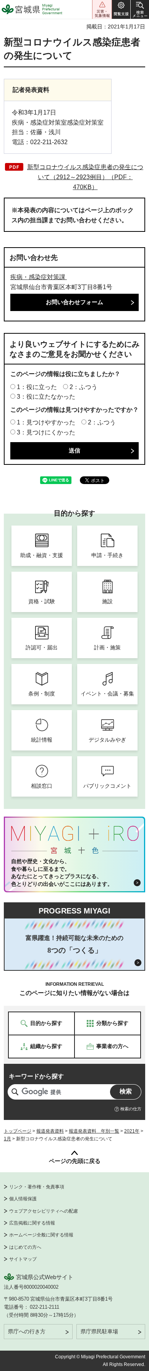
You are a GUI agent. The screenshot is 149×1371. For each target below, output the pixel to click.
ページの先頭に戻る (74, 1161)
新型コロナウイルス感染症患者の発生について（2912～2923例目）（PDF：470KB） (85, 177)
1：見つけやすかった (46, 422)
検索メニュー (140, 9)
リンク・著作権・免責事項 (36, 1187)
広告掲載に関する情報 (32, 1223)
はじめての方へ (25, 1247)
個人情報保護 (23, 1198)
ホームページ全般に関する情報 (41, 1235)
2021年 (131, 1131)
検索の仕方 (130, 1108)
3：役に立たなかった (46, 396)
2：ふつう (83, 387)
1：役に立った (37, 387)
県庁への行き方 (26, 1331)
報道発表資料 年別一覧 (94, 1131)
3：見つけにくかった (46, 432)
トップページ (17, 1131)
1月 (7, 1138)
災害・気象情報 (102, 9)
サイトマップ (23, 1259)
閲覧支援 (121, 9)
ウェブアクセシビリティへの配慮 (43, 1211)
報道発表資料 (50, 1131)
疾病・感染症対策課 (38, 277)
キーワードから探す (36, 1076)
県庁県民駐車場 (99, 1331)
